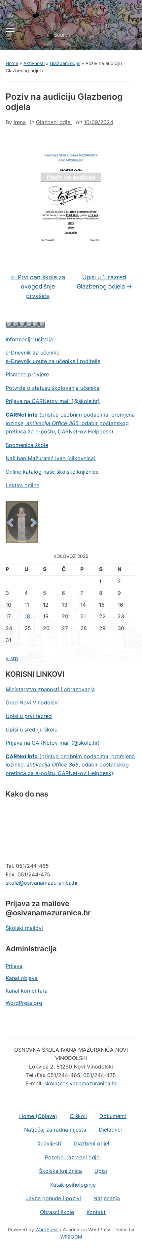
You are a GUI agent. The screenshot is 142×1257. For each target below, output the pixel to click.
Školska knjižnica (60, 1171)
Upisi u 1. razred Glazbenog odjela (104, 282)
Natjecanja (106, 1198)
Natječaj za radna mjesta (55, 1129)
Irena (20, 122)
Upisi (100, 1171)
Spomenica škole (27, 445)
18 (27, 616)
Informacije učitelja (29, 339)
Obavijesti (48, 1143)
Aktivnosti (34, 63)
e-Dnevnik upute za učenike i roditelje (53, 361)
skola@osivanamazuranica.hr (42, 882)
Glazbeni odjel (65, 63)
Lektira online (22, 485)
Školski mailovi (24, 928)
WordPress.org (24, 1003)
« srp (12, 658)
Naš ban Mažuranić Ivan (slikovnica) (51, 458)
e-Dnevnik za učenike (32, 352)
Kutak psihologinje (73, 1184)
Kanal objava (22, 978)
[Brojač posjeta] (25, 324)
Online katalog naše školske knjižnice (52, 471)
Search (126, 35)
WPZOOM (71, 1237)
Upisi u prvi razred (29, 716)
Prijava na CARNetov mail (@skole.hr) (53, 401)
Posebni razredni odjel (73, 1157)
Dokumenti (112, 1116)
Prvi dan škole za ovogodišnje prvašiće (38, 287)
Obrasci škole (57, 1212)
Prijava (14, 966)
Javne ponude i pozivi (53, 1198)
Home (12, 63)
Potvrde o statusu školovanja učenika (52, 388)
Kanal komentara (27, 990)
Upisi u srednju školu (31, 729)
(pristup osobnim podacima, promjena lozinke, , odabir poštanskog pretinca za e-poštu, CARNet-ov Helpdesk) (70, 423)
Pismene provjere (27, 374)
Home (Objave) (38, 1116)
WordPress (46, 1229)
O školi (78, 1116)
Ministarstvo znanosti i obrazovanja (50, 689)
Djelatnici (110, 1129)
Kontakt (96, 1212)
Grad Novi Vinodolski (32, 702)
